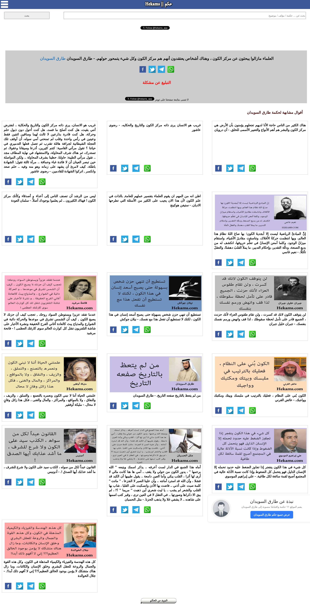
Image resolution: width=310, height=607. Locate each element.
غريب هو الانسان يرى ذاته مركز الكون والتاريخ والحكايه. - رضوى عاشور (155, 127)
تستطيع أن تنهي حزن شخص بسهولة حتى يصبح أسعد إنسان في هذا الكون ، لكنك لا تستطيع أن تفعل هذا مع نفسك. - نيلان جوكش (155, 316)
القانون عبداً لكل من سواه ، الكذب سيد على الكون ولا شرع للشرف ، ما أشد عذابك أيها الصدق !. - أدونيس (50, 469)
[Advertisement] (155, 39)
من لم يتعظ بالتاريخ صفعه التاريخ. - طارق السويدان (167, 395)
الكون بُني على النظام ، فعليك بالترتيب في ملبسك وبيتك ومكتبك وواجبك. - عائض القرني (260, 397)
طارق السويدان (53, 58)
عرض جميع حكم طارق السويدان (272, 515)
